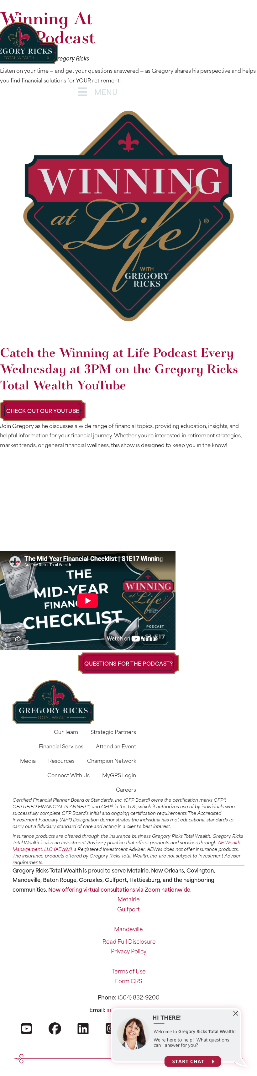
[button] (43, 410)
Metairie (129, 898)
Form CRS (128, 980)
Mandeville (128, 928)
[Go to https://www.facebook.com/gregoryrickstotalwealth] (55, 1034)
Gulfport (128, 909)
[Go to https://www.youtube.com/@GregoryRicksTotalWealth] (26, 1034)
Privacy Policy (128, 951)
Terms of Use (129, 971)
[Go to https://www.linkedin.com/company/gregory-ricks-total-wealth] (83, 1034)
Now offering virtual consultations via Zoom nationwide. (119, 889)
